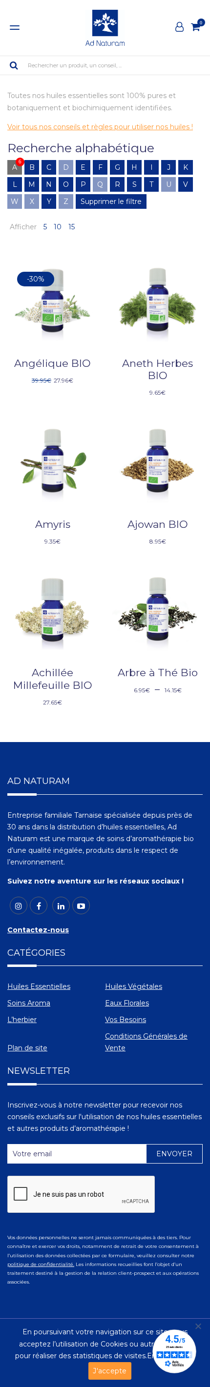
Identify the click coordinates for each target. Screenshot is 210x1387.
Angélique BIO (52, 363)
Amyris (52, 524)
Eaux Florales (127, 1003)
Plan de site (27, 1048)
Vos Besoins (125, 1019)
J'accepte (109, 1371)
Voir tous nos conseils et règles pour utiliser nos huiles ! (100, 126)
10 (58, 226)
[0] (195, 27)
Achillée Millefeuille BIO (52, 678)
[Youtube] (81, 905)
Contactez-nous (38, 929)
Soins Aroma (28, 1003)
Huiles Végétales (133, 986)
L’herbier (22, 1019)
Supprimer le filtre (111, 201)
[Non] (198, 1326)
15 (71, 226)
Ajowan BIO (157, 524)
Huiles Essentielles (38, 986)
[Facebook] (38, 905)
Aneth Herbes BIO (157, 369)
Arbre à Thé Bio (158, 672)
